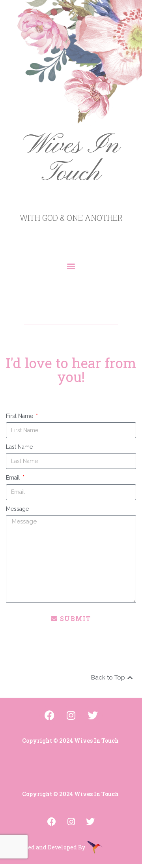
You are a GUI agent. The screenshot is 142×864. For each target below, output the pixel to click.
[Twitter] (90, 821)
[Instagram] (71, 821)
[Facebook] (51, 821)
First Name (20, 416)
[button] (71, 265)
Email (13, 477)
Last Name (19, 447)
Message (17, 509)
